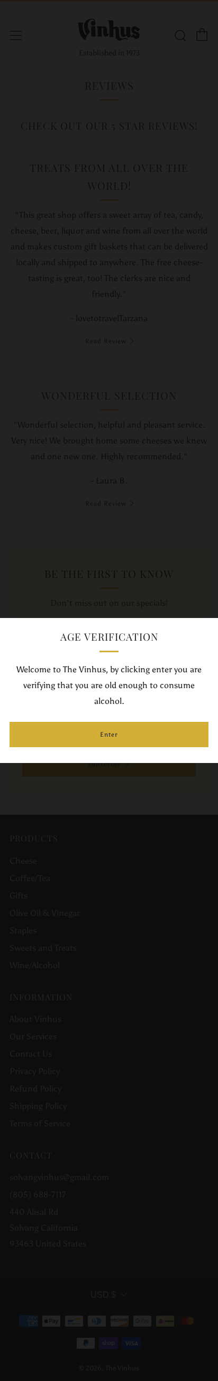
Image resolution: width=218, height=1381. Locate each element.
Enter (109, 734)
